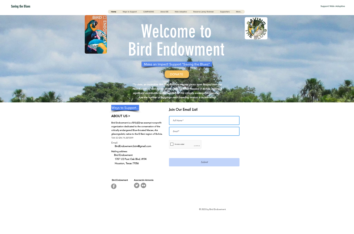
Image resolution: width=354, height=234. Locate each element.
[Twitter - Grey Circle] (136, 185)
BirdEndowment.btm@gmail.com (133, 146)
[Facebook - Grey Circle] (113, 186)
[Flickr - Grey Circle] (143, 185)
